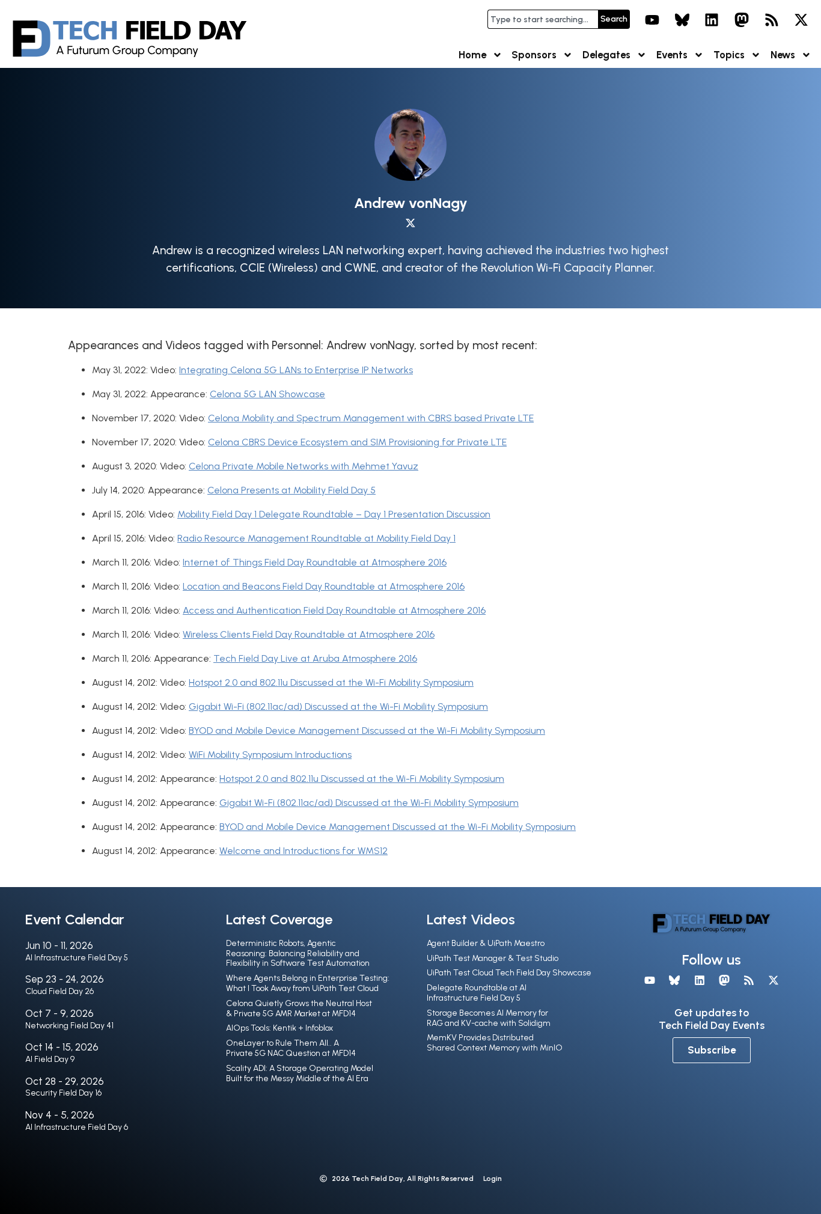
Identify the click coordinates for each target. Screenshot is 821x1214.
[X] (801, 20)
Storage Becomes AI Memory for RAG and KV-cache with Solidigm (489, 1018)
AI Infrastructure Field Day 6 (76, 1127)
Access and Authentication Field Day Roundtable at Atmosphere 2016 (334, 610)
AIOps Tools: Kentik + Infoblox (279, 1028)
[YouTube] (652, 20)
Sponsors (534, 55)
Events (672, 55)
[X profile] (410, 223)
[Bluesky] (682, 20)
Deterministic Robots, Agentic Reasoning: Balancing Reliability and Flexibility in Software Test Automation (298, 953)
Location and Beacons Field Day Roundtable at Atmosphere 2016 (324, 586)
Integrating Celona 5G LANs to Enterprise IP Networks (296, 370)
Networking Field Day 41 (69, 1025)
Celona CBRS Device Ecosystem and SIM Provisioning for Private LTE (357, 442)
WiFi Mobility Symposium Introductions (270, 754)
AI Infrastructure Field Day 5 (76, 958)
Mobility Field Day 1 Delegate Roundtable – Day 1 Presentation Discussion (333, 514)
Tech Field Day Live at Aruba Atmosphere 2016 (315, 658)
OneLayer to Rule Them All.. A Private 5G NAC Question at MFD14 (291, 1048)
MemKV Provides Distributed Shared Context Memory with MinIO (495, 1043)
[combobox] (542, 19)
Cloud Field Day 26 (59, 991)
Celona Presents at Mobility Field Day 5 (291, 490)
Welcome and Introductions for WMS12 (303, 850)
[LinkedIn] (712, 20)
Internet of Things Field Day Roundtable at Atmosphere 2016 (315, 562)
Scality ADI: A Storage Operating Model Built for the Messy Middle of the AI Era (299, 1073)
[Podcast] (771, 20)
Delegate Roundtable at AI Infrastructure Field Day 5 (476, 993)
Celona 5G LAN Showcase (267, 394)
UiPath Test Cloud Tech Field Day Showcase (509, 973)
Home (472, 55)
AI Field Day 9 (50, 1059)
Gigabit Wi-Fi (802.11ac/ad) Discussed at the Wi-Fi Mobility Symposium (338, 706)
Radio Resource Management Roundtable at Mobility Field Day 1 (316, 538)
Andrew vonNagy (411, 203)
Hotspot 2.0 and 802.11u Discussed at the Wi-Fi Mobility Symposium (331, 682)
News (783, 55)
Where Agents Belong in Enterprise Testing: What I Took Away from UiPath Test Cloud (307, 983)
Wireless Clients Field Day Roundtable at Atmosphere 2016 (309, 634)
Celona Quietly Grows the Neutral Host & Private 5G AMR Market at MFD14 (299, 1008)
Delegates (606, 55)
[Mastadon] (741, 20)
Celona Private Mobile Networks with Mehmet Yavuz (303, 466)
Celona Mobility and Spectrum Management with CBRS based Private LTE (371, 418)
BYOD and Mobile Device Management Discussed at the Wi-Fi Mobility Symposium (367, 730)
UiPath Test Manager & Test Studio (492, 958)
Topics (729, 55)
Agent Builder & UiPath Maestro (486, 943)
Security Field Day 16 (63, 1093)
